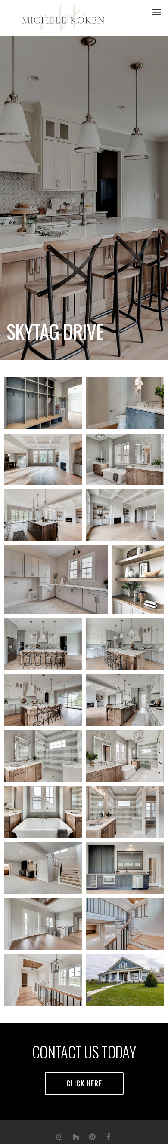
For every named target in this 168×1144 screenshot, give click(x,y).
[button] (156, 11)
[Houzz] (75, 1136)
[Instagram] (59, 1136)
